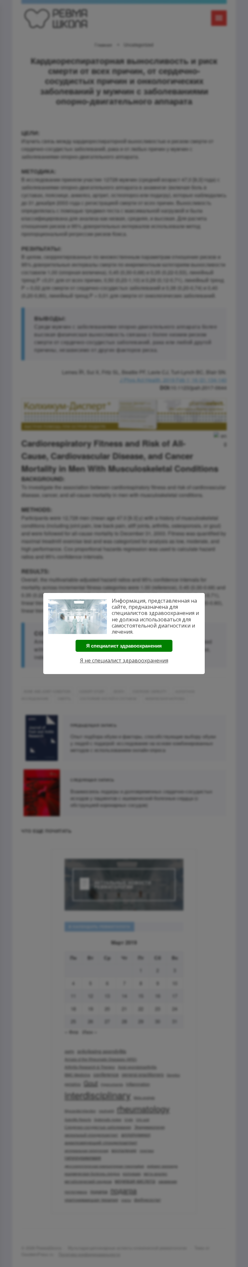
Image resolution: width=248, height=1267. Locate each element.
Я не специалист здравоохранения (124, 660)
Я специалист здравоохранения (124, 646)
